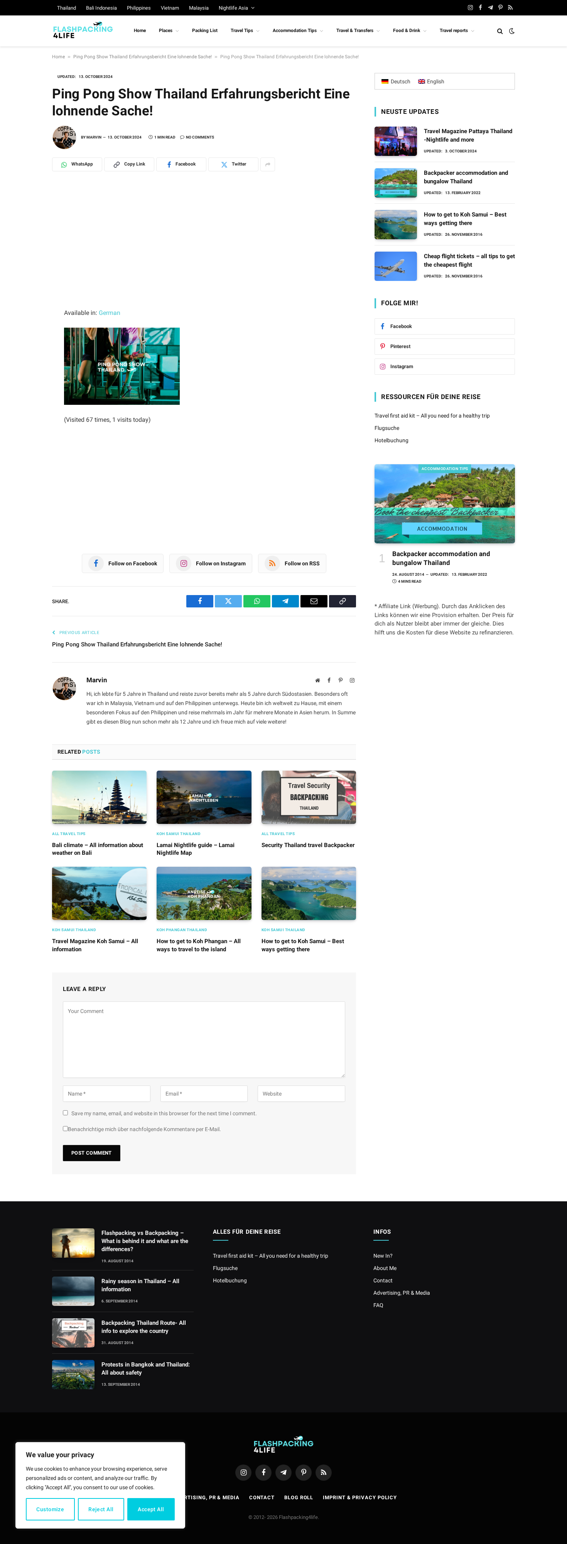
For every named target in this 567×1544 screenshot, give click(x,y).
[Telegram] (25, 235)
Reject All (100, 1509)
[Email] (25, 303)
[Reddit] (25, 286)
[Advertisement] (204, 250)
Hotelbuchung (391, 440)
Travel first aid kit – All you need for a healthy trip (432, 416)
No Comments (200, 137)
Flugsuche (387, 428)
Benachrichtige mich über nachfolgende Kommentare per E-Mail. (144, 1129)
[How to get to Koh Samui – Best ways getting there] (309, 893)
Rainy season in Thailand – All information (140, 1285)
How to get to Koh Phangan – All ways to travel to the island (199, 945)
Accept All (151, 1509)
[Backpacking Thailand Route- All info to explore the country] (73, 1333)
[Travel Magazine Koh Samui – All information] (99, 893)
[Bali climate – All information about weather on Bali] (99, 797)
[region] (100, 1485)
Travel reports (454, 30)
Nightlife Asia (233, 8)
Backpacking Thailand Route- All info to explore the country (143, 1326)
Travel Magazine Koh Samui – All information (95, 945)
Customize (50, 1509)
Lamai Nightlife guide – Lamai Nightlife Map (196, 849)
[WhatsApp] (25, 218)
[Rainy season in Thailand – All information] (73, 1291)
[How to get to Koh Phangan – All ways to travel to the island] (204, 893)
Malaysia (199, 8)
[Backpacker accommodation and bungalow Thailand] (396, 183)
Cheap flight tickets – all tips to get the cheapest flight (469, 260)
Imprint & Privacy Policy (360, 1497)
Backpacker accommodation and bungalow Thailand (466, 176)
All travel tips (69, 834)
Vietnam (170, 8)
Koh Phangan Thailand (182, 930)
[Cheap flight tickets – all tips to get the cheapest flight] (396, 266)
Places (165, 30)
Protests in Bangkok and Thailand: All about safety (145, 1368)
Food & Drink (406, 30)
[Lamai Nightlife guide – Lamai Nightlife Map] (204, 797)
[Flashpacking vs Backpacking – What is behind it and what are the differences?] (73, 1243)
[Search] (500, 31)
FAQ (378, 1305)
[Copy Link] (25, 320)
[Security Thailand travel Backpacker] (309, 797)
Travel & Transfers (354, 30)
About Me (385, 1268)
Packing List (205, 30)
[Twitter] (25, 269)
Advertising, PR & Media (401, 1293)
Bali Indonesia (101, 8)
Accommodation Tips (295, 30)
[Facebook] (25, 252)
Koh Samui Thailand (179, 834)
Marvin (93, 137)
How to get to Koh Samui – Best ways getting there (303, 945)
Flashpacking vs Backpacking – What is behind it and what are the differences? (144, 1241)
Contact (383, 1280)
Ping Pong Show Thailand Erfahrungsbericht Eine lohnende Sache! (142, 56)
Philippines (139, 8)
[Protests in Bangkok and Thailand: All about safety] (73, 1374)
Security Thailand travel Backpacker (308, 845)
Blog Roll (298, 1497)
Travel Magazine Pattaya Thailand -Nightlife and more (468, 135)
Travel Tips (242, 30)
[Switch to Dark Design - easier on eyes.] (511, 31)
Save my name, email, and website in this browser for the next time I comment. (164, 1113)
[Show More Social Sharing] (267, 164)
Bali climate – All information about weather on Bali (97, 849)
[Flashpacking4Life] (83, 30)
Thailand (66, 8)
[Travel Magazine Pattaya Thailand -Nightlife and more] (396, 141)
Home (140, 30)
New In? (383, 1256)
